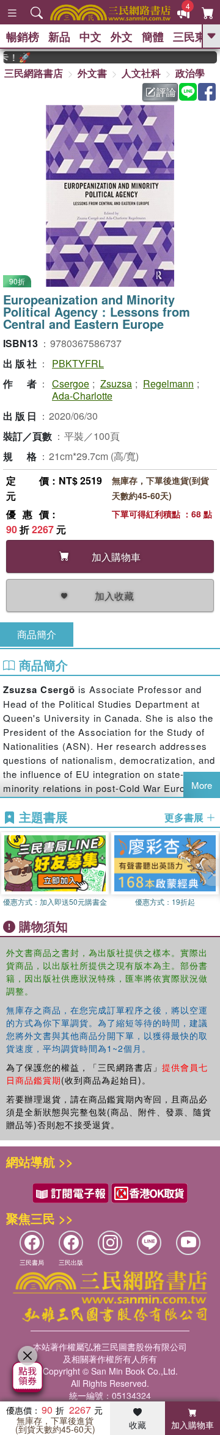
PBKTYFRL (78, 363)
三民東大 (195, 37)
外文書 (92, 73)
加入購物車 (192, 1425)
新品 (59, 37)
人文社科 (141, 73)
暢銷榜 (22, 37)
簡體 (153, 37)
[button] (211, 872)
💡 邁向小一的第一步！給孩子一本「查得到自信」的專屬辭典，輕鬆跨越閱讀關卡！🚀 (11, 57)
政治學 (190, 73)
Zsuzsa (116, 383)
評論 (166, 92)
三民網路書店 (33, 73)
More (201, 785)
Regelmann (168, 383)
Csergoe (70, 383)
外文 (122, 37)
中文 (90, 37)
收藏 (137, 1425)
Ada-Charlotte (82, 396)
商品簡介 (36, 634)
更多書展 (185, 817)
